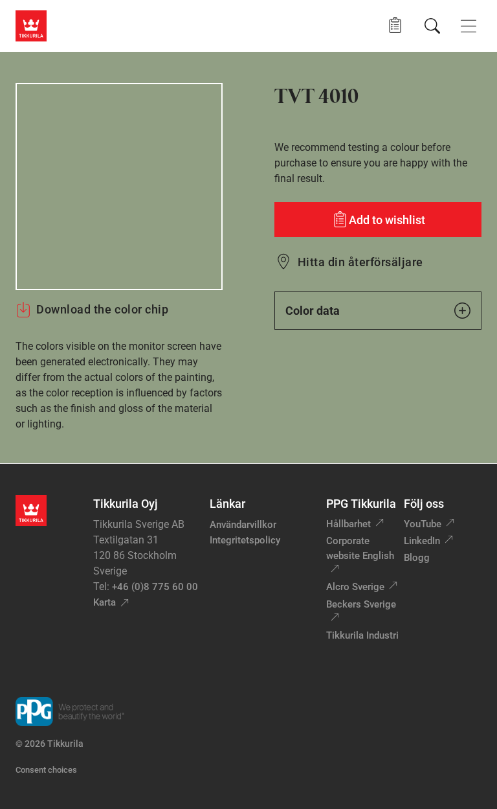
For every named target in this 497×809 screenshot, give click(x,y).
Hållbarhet (348, 524)
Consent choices (46, 770)
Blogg (417, 558)
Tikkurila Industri (362, 635)
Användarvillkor (243, 524)
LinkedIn (422, 541)
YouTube (422, 524)
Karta (104, 602)
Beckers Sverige (361, 604)
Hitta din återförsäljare (360, 262)
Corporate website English (360, 548)
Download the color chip (102, 309)
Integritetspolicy (245, 540)
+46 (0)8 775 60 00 (155, 587)
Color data (312, 310)
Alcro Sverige (355, 587)
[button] (395, 25)
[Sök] (432, 26)
